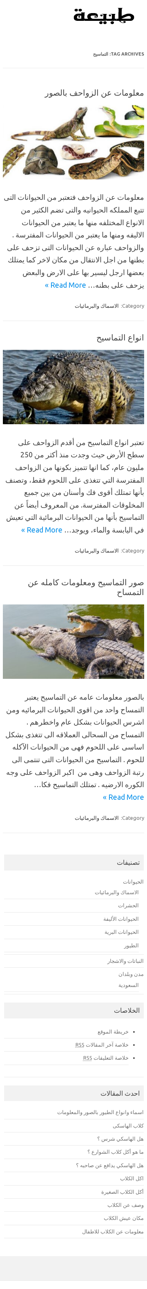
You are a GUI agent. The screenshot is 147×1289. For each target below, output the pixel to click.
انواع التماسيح (120, 337)
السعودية (128, 985)
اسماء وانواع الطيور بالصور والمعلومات (100, 1112)
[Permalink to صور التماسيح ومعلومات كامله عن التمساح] (73, 676)
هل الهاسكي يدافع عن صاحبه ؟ (110, 1165)
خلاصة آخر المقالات (102, 1044)
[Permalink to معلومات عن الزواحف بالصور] (73, 176)
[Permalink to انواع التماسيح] (73, 421)
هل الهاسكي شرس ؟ (120, 1138)
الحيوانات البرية (122, 932)
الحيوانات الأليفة (121, 919)
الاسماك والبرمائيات (97, 306)
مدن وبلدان (131, 974)
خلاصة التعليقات (106, 1058)
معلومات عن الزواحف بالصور (94, 92)
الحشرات (128, 905)
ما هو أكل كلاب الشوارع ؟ (115, 1152)
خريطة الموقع (113, 1031)
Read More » (65, 285)
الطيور (131, 945)
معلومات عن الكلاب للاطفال (113, 1231)
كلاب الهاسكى (128, 1125)
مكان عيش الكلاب (124, 1218)
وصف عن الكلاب (125, 1205)
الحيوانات (133, 881)
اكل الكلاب (132, 1178)
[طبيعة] (104, 22)
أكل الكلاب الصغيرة (122, 1192)
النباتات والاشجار (125, 961)
